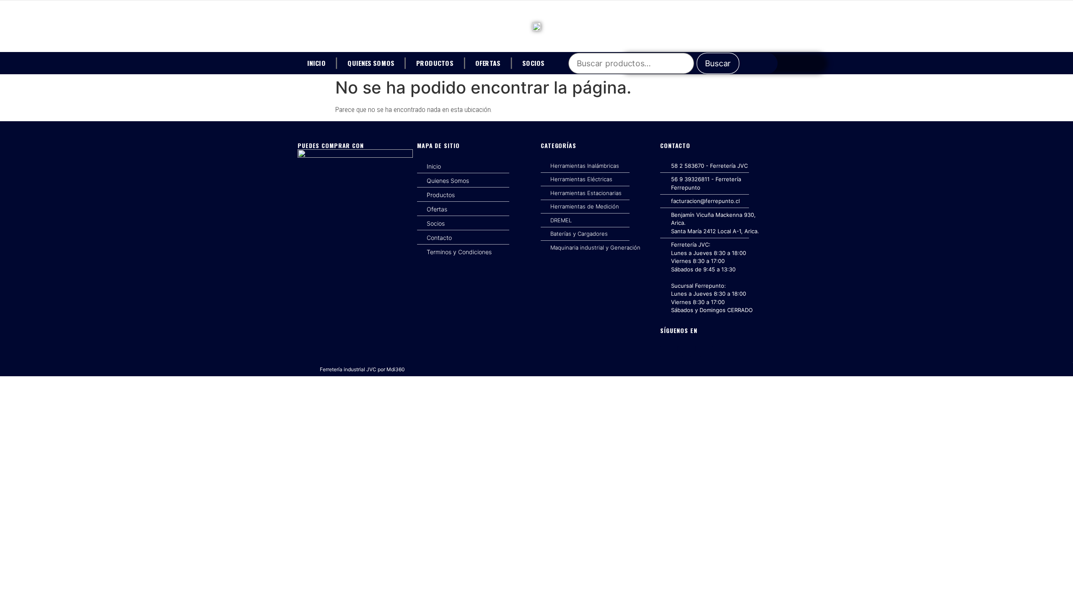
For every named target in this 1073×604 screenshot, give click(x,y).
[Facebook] (669, 349)
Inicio (316, 62)
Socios (533, 62)
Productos (434, 62)
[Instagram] (686, 349)
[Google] (704, 349)
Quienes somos (370, 62)
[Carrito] (768, 63)
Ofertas (487, 62)
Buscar (718, 63)
